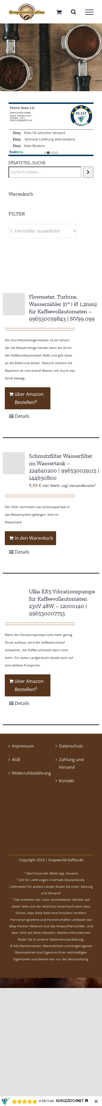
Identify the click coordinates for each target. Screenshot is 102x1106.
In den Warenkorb (34, 540)
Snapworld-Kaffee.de (65, 861)
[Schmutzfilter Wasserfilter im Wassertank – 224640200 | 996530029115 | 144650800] (14, 465)
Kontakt (66, 782)
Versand (72, 875)
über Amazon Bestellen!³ (29, 400)
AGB (16, 761)
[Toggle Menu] (89, 13)
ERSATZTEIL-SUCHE (27, 165)
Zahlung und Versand (71, 765)
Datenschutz (71, 748)
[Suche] (88, 174)
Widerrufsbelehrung (28, 775)
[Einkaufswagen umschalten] (59, 13)
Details (22, 418)
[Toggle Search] (73, 13)
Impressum (23, 748)
